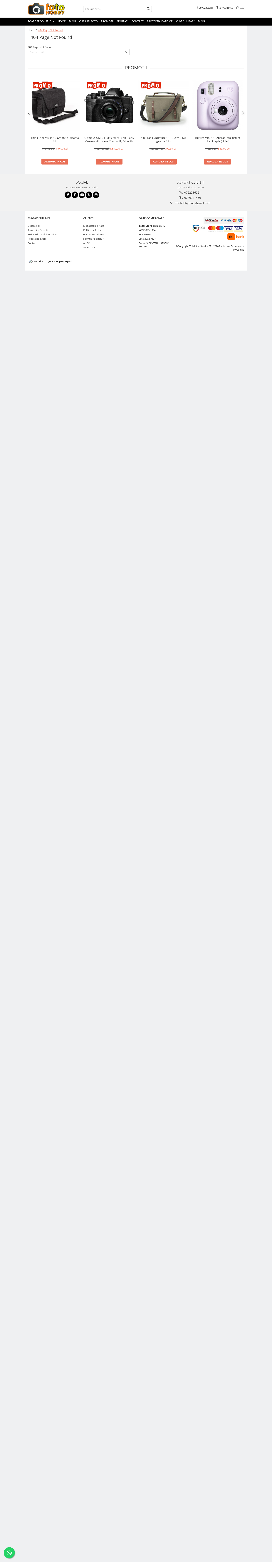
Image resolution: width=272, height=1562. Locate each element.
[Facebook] (68, 195)
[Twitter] (89, 195)
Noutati (122, 21)
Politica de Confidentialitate (43, 234)
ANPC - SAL (89, 247)
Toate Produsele (40, 21)
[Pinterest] (75, 195)
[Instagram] (96, 195)
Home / (32, 30)
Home (62, 21)
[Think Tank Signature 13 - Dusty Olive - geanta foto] (163, 105)
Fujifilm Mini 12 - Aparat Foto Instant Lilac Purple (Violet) (217, 139)
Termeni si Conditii (38, 230)
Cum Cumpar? (185, 21)
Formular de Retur (93, 238)
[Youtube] (82, 195)
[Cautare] (148, 9)
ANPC (86, 243)
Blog (72, 21)
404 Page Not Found (50, 30)
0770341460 (192, 197)
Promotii (107, 21)
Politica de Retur (92, 230)
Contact (138, 21)
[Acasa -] (46, 9)
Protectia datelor (160, 21)
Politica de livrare (37, 238)
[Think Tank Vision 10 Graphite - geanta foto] (55, 105)
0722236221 (192, 192)
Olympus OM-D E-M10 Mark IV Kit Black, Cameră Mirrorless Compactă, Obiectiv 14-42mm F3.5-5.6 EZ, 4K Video (109, 139)
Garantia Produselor (94, 234)
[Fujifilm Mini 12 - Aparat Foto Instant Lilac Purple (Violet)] (217, 105)
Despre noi (34, 225)
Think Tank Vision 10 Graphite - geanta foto (55, 139)
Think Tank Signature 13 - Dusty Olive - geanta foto (163, 139)
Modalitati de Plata (93, 225)
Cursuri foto (88, 21)
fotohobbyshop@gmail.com (192, 203)
